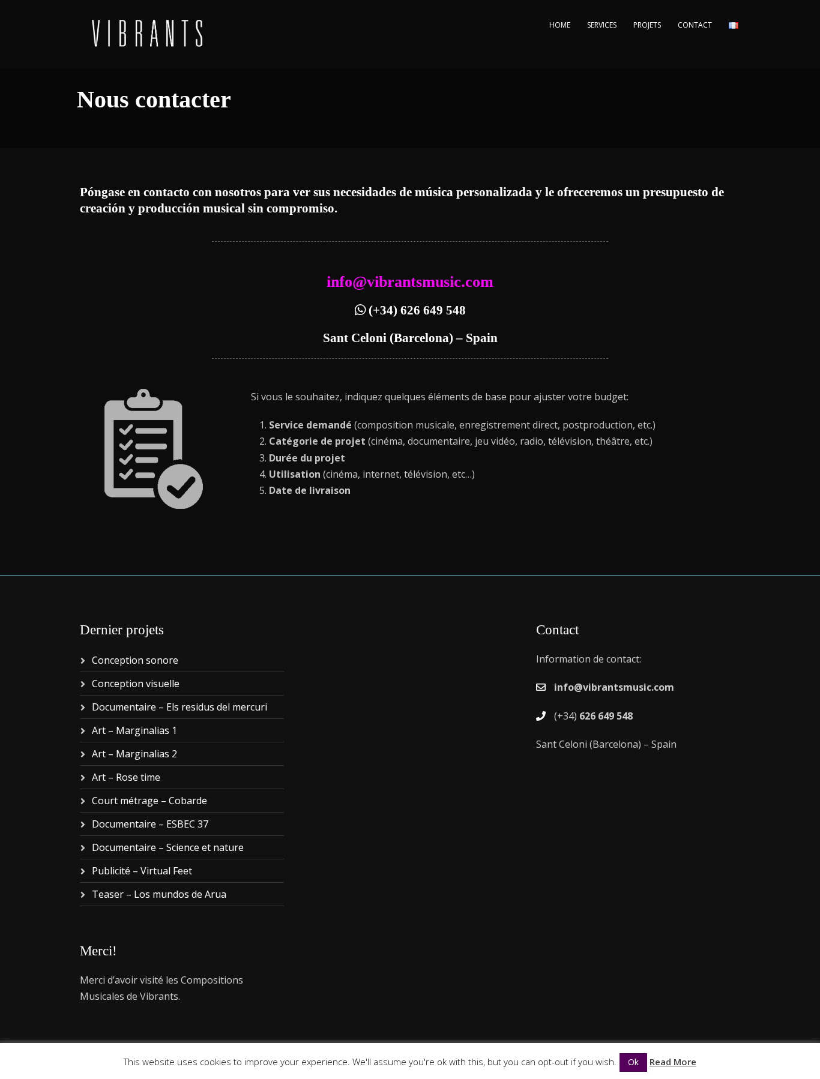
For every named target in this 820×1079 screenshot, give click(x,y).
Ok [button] (633, 1062)
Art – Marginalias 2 (134, 753)
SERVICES (602, 25)
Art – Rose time (126, 777)
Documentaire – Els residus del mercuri (179, 707)
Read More (673, 1062)
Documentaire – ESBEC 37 (150, 824)
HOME (559, 25)
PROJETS (647, 25)
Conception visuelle (135, 683)
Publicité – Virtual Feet (142, 870)
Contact (695, 25)
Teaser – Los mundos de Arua (159, 894)
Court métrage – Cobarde (149, 800)
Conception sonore (135, 660)
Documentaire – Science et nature (168, 847)
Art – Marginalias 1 (134, 730)
